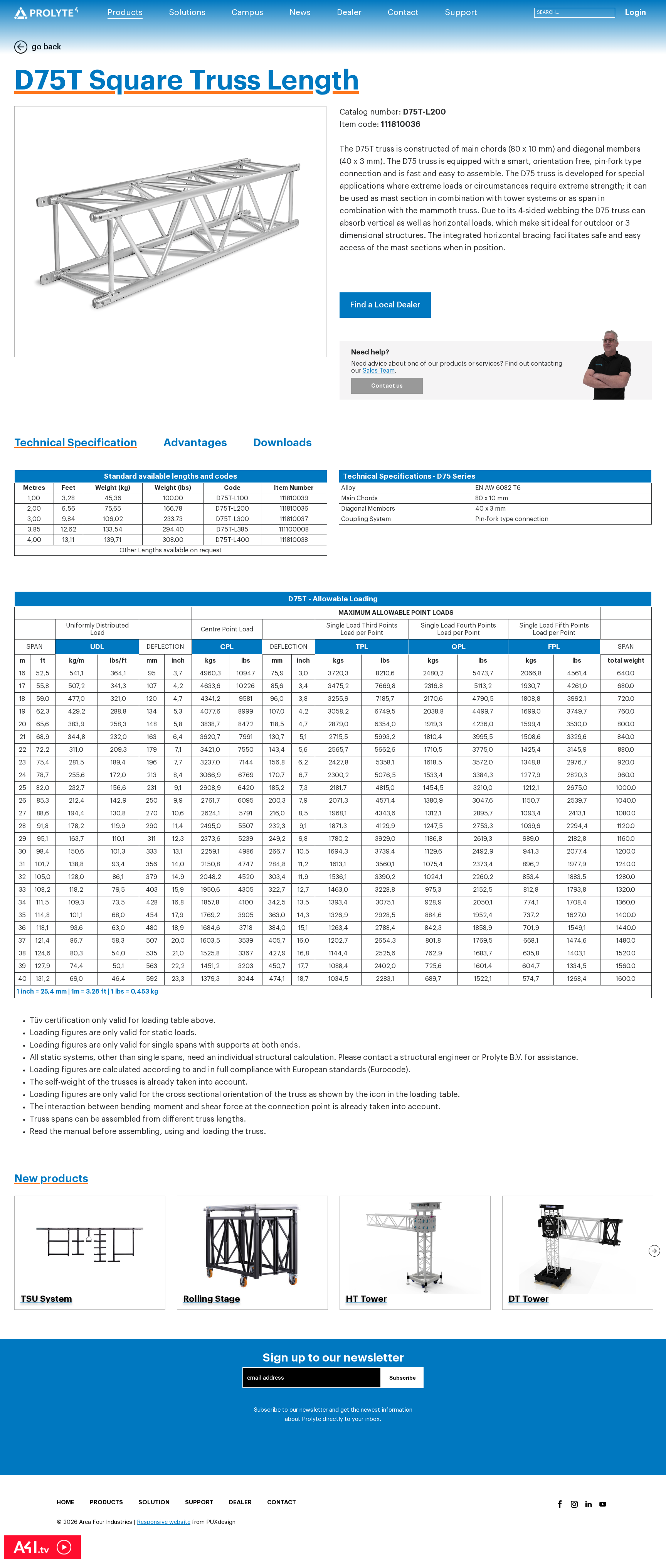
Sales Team (379, 371)
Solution (154, 1502)
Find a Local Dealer (385, 305)
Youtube (602, 1503)
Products (106, 1502)
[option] (89, 1253)
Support (199, 1502)
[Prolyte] (46, 13)
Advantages (195, 442)
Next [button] (654, 1251)
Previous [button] (11, 1251)
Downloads (282, 442)
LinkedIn (588, 1503)
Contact (281, 1502)
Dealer (240, 1502)
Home (65, 1502)
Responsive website (163, 1522)
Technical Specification (75, 442)
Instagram (573, 1503)
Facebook (559, 1503)
